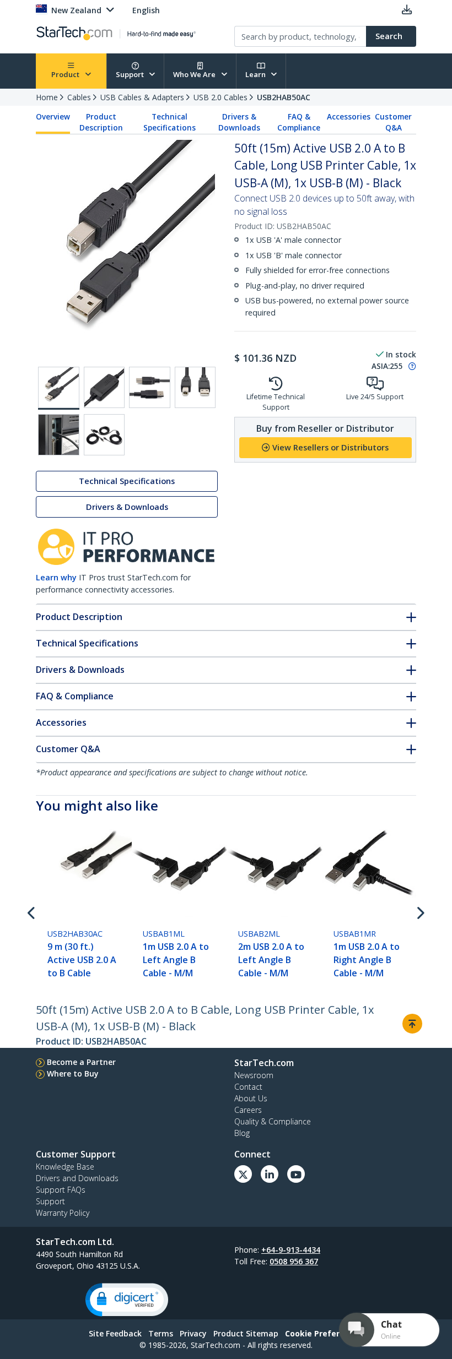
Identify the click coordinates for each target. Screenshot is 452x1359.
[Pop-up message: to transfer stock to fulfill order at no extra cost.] (410, 366)
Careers (248, 1110)
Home (47, 97)
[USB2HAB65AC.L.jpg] (149, 387)
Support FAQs (60, 1189)
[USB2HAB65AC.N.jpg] (58, 434)
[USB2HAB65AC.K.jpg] (104, 387)
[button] (126, 1299)
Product (66, 74)
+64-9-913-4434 (290, 1249)
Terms (160, 1333)
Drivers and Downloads (77, 1178)
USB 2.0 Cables (220, 97)
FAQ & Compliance (298, 122)
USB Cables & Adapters (142, 97)
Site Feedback (115, 1333)
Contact (248, 1086)
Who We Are (195, 74)
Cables (79, 97)
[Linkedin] (269, 1174)
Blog (242, 1133)
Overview (53, 117)
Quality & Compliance (272, 1121)
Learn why (56, 577)
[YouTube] (296, 1174)
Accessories (348, 117)
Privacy (193, 1333)
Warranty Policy (62, 1213)
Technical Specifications (169, 122)
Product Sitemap (245, 1333)
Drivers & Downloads (239, 122)
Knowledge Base (65, 1166)
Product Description (101, 122)
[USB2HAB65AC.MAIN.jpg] (58, 388)
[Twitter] (243, 1174)
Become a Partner (81, 1062)
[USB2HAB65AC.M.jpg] (195, 387)
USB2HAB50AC (283, 97)
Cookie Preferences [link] (324, 1333)
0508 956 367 (294, 1261)
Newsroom (253, 1075)
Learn (256, 74)
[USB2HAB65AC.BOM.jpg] (104, 434)
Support (131, 74)
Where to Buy (73, 1073)
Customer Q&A (393, 122)
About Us (250, 1098)
